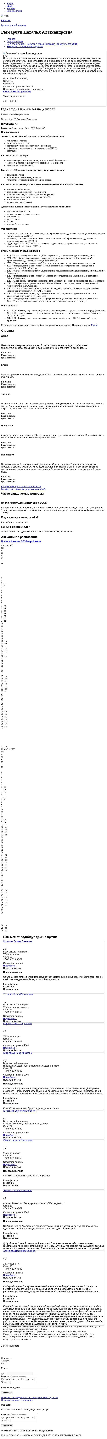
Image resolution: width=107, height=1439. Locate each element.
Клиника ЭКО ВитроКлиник (17, 91)
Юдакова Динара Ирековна (17, 1053)
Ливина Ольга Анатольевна (17, 1190)
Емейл (94, 325)
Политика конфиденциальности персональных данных (29, 1397)
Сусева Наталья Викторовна (18, 1140)
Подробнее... (10, 966)
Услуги (10, 3)
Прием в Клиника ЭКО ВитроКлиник (21, 541)
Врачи (10, 6)
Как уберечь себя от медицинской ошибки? (23, 489)
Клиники (11, 8)
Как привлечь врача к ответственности (21, 486)
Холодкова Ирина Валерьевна (19, 1251)
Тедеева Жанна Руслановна (18, 994)
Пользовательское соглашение (17, 1400)
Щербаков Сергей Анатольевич (19, 1111)
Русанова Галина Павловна (17, 941)
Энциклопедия (14, 11)
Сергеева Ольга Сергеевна (17, 1023)
